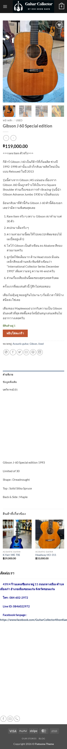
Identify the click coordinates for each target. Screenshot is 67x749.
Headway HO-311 (45, 554)
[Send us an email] (10, 719)
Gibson (33, 343)
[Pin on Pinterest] (33, 352)
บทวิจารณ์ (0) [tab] (10, 389)
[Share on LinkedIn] (40, 352)
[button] (5, 6)
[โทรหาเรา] (17, 719)
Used (19, 120)
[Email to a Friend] (26, 352)
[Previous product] (13, 138)
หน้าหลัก (7, 120)
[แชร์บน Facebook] (13, 352)
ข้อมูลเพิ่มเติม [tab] (10, 381)
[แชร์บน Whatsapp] (6, 352)
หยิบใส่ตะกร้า (15, 333)
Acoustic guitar (20, 343)
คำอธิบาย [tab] (8, 374)
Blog (42, 738)
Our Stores (29, 738)
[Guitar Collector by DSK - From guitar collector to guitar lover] (33, 6)
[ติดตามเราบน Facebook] (3, 719)
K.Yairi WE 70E (11, 554)
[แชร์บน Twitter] (20, 352)
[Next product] (6, 138)
